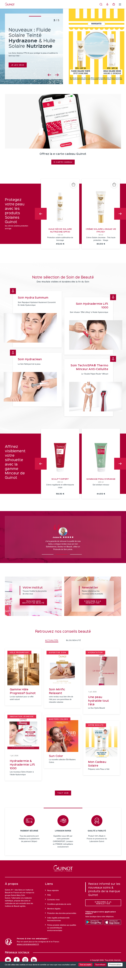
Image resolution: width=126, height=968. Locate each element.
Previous (41, 214)
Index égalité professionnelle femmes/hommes (58, 919)
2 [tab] (62, 553)
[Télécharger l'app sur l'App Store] (112, 922)
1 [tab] (48, 553)
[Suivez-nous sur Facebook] (17, 960)
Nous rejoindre (53, 890)
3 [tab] (76, 553)
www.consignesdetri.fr (28, 944)
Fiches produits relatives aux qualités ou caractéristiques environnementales (61, 928)
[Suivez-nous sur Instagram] (25, 960)
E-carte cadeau (63, 162)
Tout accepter (85, 965)
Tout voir (63, 793)
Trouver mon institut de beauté (33, 602)
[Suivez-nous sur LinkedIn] (34, 960)
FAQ (49, 895)
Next (120, 214)
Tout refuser (100, 965)
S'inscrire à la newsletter (92, 602)
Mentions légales (53, 908)
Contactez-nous (53, 899)
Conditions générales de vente (59, 904)
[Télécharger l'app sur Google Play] (93, 922)
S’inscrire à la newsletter (103, 903)
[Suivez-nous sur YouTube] (8, 960)
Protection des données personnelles (61, 913)
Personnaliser (115, 965)
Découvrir (17, 60)
